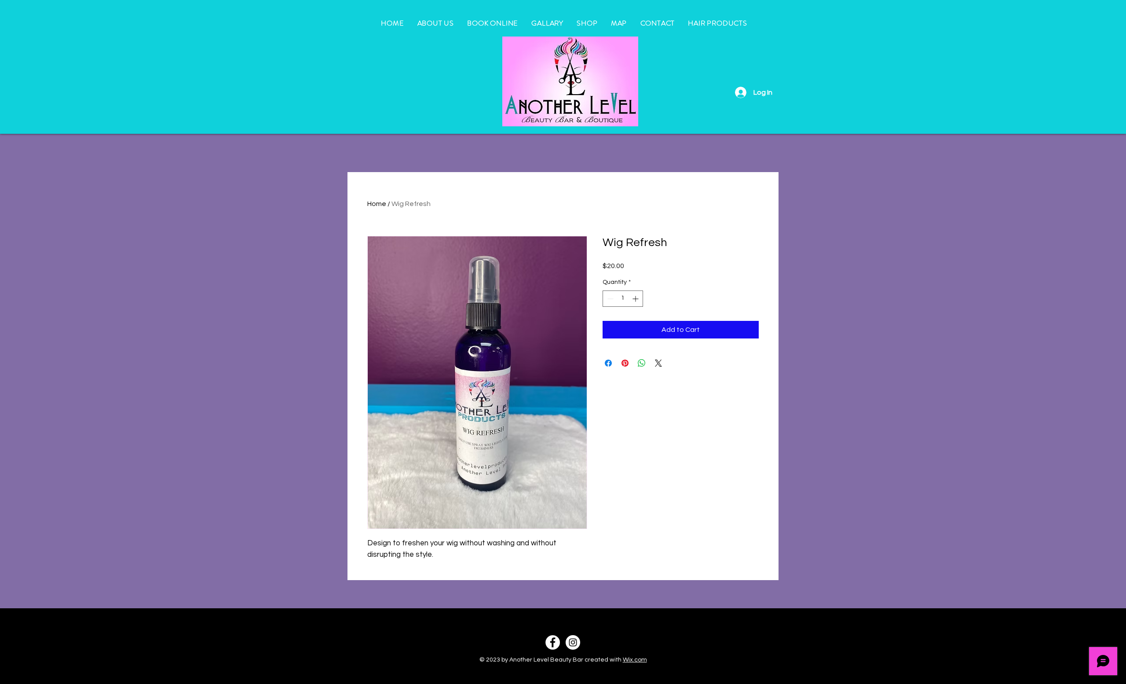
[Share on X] (658, 363)
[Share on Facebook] (608, 363)
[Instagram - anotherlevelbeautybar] (573, 642)
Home (376, 203)
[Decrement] (609, 298)
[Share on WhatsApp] (641, 363)
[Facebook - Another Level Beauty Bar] (552, 642)
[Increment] (636, 298)
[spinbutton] (623, 298)
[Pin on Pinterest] (625, 363)
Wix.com (635, 660)
